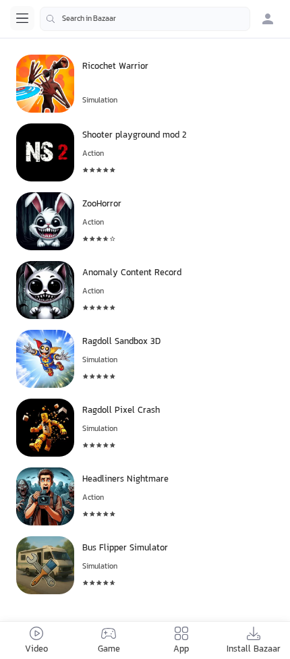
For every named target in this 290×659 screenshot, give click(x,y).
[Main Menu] (22, 18)
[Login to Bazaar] (268, 19)
